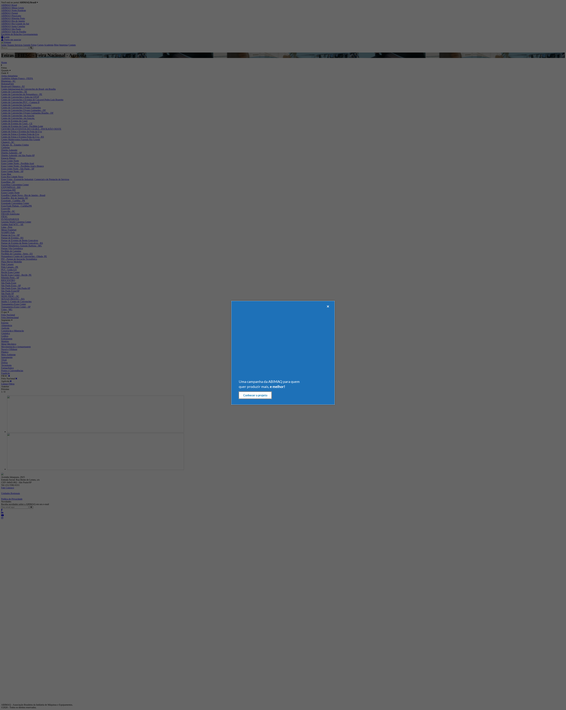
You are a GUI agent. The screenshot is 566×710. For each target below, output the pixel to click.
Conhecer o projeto (255, 395)
